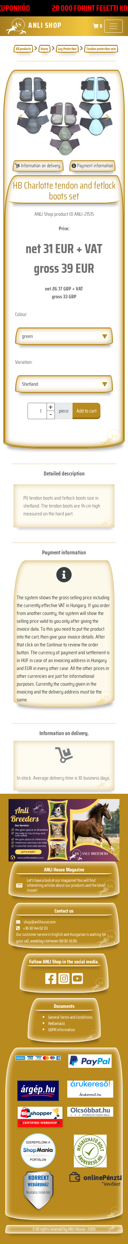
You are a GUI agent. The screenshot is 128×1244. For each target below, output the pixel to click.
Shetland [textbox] (30, 384)
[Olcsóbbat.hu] (90, 1112)
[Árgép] (38, 1091)
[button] (20, 117)
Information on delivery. (40, 165)
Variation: (23, 362)
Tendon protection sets (101, 49)
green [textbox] (27, 336)
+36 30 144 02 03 (35, 928)
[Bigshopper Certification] (40, 1117)
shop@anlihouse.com (40, 922)
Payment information (94, 165)
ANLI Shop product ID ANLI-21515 (64, 214)
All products (23, 49)
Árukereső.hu (90, 1095)
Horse (44, 49)
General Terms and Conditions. (70, 1017)
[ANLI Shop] (38, 1191)
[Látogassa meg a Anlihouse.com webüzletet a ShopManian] (38, 1150)
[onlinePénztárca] (90, 1179)
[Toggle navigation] (113, 26)
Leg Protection (67, 49)
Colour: (21, 314)
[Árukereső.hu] (90, 1086)
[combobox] (64, 336)
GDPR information (61, 1029)
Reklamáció (56, 1023)
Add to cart (86, 411)
